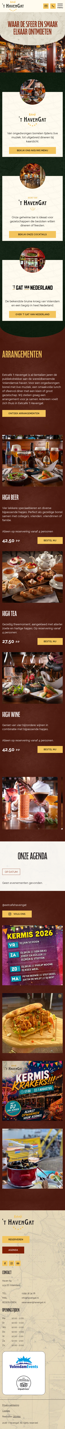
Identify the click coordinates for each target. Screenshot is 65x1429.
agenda (13, 1250)
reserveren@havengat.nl (34, 1302)
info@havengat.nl (30, 1298)
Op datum (11, 872)
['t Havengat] (13, 6)
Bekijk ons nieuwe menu (32, 150)
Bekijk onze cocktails (32, 234)
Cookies (6, 1411)
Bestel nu (50, 540)
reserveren (15, 1239)
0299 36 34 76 (28, 1293)
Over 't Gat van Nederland (33, 314)
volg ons (20, 914)
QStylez (17, 1416)
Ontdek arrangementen (23, 413)
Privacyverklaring (10, 1405)
